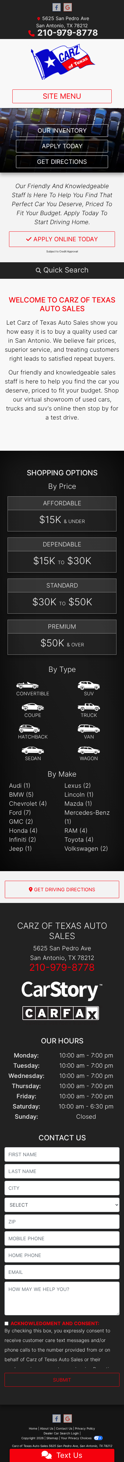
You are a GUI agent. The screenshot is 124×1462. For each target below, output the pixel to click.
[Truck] (89, 710)
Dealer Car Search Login (61, 1433)
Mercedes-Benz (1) (87, 817)
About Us (46, 1428)
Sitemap (52, 1438)
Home (33, 1428)
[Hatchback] (33, 732)
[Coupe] (33, 710)
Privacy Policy (85, 1428)
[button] (62, 270)
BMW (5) (21, 794)
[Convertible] (32, 689)
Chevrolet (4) (28, 803)
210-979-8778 (67, 33)
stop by (98, 408)
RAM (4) (76, 830)
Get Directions (62, 161)
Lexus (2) (77, 785)
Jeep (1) (20, 848)
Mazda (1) (78, 803)
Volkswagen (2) (86, 848)
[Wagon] (89, 754)
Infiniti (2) (22, 839)
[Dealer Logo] (62, 62)
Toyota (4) (79, 839)
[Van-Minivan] (89, 732)
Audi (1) (19, 785)
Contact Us (64, 1428)
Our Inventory (62, 130)
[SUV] (89, 689)
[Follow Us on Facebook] (56, 7)
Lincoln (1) (79, 794)
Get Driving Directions (64, 889)
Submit (62, 1380)
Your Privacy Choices (76, 1438)
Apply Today (62, 146)
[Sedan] (33, 754)
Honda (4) (23, 830)
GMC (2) (21, 821)
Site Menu (62, 96)
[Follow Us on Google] (68, 7)
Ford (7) (20, 812)
